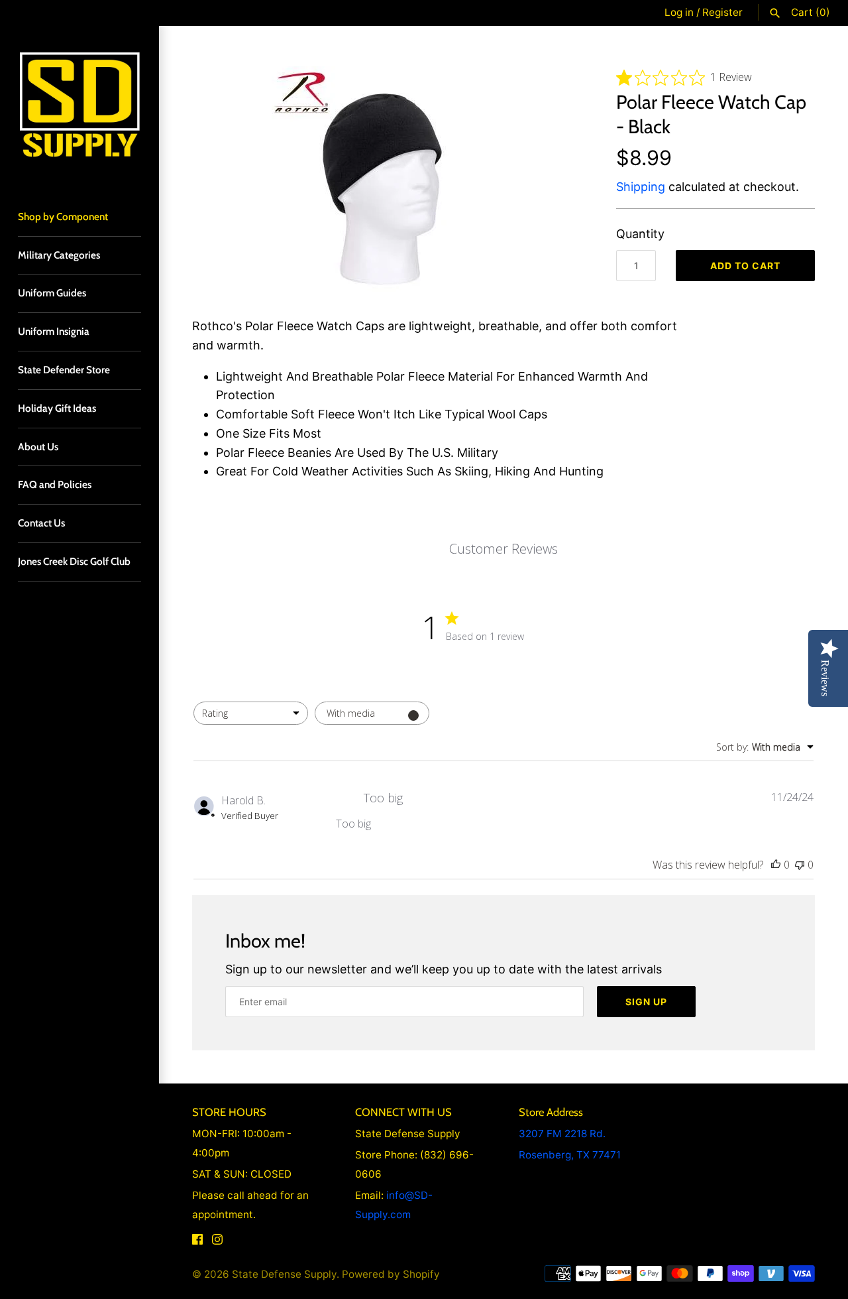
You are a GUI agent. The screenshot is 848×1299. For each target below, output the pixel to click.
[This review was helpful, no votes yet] (775, 864)
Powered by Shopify (391, 1274)
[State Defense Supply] (79, 105)
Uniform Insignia (53, 331)
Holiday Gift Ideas (57, 408)
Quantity (640, 234)
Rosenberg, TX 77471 (570, 1154)
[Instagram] (217, 1242)
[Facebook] (197, 1242)
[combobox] (250, 713)
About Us (38, 446)
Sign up (646, 1001)
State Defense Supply (284, 1274)
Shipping (640, 187)
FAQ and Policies (54, 484)
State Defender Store (64, 369)
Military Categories (59, 255)
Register (722, 12)
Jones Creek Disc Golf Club (74, 561)
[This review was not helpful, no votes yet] (799, 864)
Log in (679, 12)
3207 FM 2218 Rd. (562, 1133)
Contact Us (41, 523)
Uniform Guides (52, 292)
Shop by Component (63, 216)
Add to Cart (745, 265)
